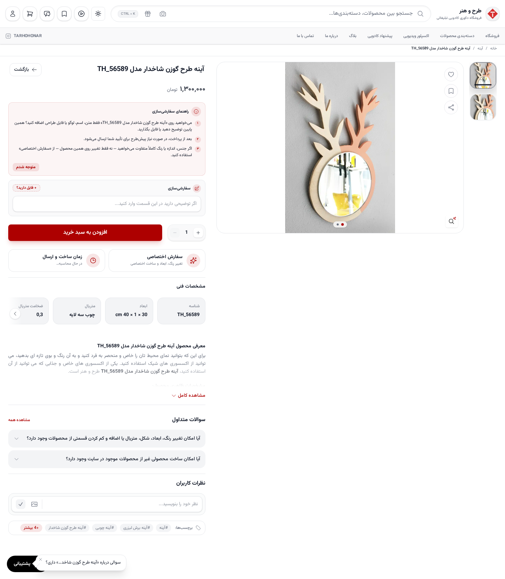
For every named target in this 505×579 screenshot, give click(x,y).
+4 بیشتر (31, 528)
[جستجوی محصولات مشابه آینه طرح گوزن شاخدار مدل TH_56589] (452, 221)
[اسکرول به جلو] (15, 313)
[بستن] (40, 559)
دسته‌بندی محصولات (457, 36)
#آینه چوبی (105, 528)
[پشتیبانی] (47, 14)
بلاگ (353, 36)
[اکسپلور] (81, 14)
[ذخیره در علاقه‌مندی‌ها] (451, 91)
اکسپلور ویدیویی (416, 36)
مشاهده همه (19, 420)
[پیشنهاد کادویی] (147, 13)
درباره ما (331, 36)
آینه (480, 48)
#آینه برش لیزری (136, 528)
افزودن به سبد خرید (85, 232)
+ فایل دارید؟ (26, 188)
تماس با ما (305, 36)
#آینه (163, 528)
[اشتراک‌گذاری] (451, 107)
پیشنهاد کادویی (380, 36)
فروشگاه (492, 36)
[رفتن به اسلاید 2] (483, 107)
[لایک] (451, 74)
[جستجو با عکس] (162, 13)
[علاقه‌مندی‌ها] (64, 14)
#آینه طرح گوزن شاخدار (67, 528)
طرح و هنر (470, 11)
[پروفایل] (12, 14)
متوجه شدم (26, 167)
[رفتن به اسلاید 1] (483, 75)
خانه (493, 48)
